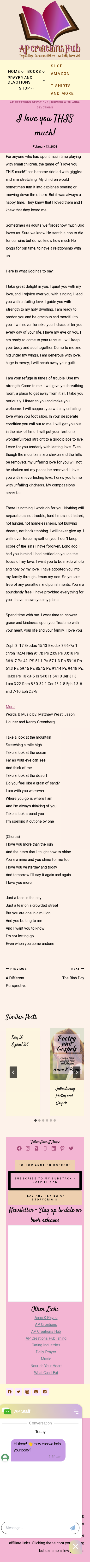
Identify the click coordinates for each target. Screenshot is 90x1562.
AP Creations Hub (46, 1331)
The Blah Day (73, 973)
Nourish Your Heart (46, 1366)
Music (46, 1359)
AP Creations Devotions (29, 102)
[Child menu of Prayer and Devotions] (26, 80)
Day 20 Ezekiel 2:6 (20, 1041)
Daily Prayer (46, 1352)
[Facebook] (9, 1392)
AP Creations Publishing (46, 1338)
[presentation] (67, 1054)
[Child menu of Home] (15, 72)
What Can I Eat (46, 1372)
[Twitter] (18, 1392)
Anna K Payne (46, 1317)
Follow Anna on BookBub (45, 1165)
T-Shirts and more (62, 90)
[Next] (76, 1072)
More (10, 706)
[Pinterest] (36, 1392)
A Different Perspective (16, 977)
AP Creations (46, 1324)
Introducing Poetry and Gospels (65, 1096)
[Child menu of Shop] (26, 88)
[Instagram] (27, 1392)
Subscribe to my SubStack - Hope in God (45, 1180)
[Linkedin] (45, 1392)
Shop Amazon (60, 70)
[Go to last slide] (13, 1072)
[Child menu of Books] (36, 72)
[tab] (35, 1120)
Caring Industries (46, 1345)
